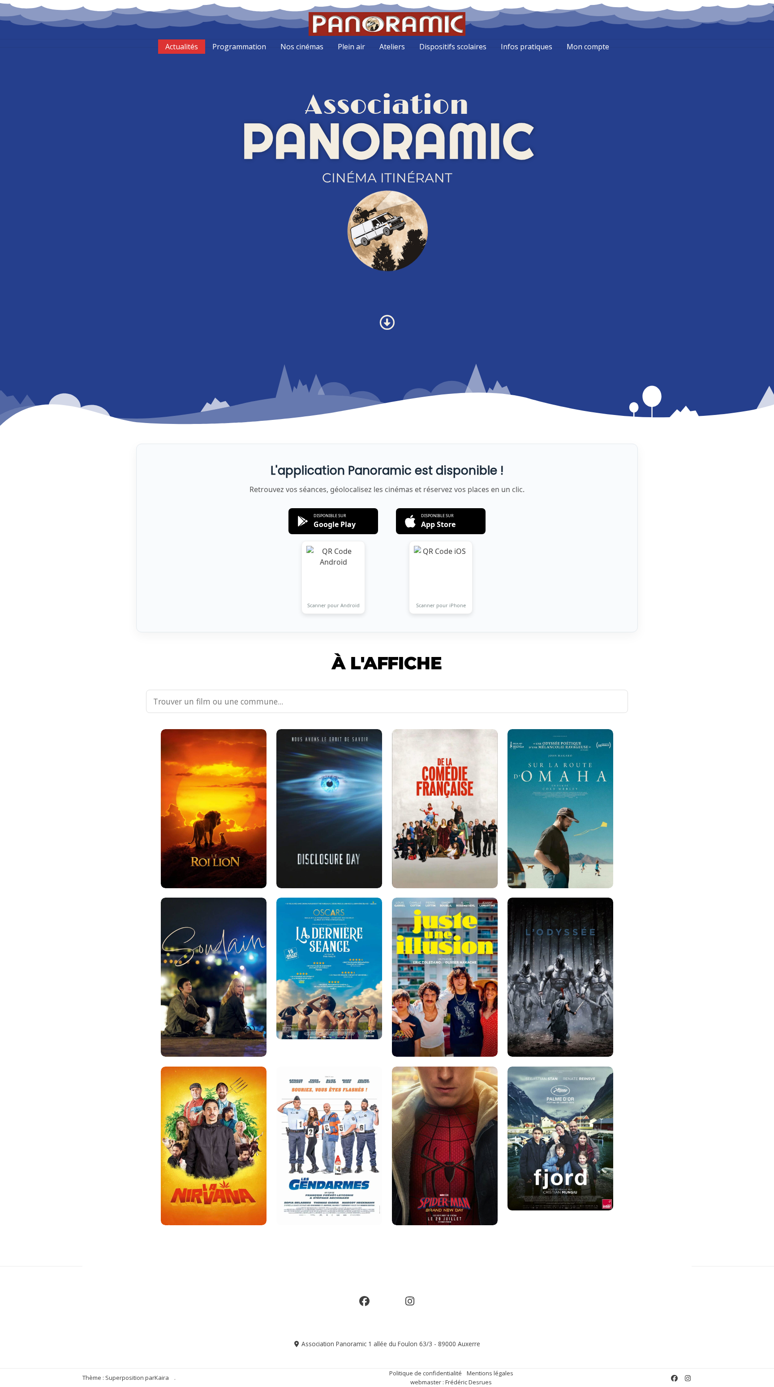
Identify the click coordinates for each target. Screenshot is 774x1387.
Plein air (351, 47)
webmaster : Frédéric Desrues (451, 1382)
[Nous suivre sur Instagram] (410, 1306)
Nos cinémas (301, 47)
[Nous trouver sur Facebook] (364, 1306)
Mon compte (588, 47)
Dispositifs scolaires (452, 47)
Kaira (162, 1378)
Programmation (239, 47)
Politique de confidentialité (425, 1373)
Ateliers (392, 47)
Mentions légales (490, 1373)
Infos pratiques (526, 47)
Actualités (181, 47)
